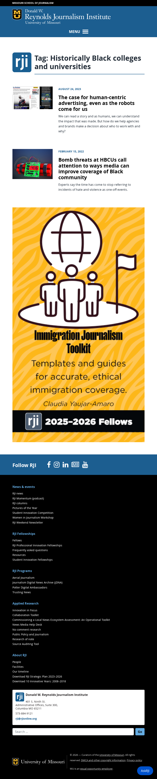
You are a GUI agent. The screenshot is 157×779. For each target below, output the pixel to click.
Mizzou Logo (17, 14)
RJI (68, 15)
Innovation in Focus (24, 610)
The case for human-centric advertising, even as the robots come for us (96, 103)
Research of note (23, 639)
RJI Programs (22, 571)
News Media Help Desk (27, 624)
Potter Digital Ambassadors (29, 587)
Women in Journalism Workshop (33, 517)
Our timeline (20, 671)
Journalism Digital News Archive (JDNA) (37, 582)
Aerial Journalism (23, 577)
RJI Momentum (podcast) (28, 498)
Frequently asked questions (30, 550)
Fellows (17, 540)
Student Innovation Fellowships (32, 559)
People (16, 662)
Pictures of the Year (24, 508)
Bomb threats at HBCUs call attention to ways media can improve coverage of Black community (93, 168)
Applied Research (25, 603)
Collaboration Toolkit (25, 615)
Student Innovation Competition (32, 513)
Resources (19, 555)
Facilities (18, 667)
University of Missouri (42, 23)
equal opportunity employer (96, 768)
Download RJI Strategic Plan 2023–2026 (37, 676)
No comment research (26, 629)
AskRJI (145, 771)
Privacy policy (134, 760)
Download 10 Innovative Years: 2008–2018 (39, 681)
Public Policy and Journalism (30, 634)
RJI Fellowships (23, 534)
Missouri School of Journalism (32, 3)
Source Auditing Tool (25, 644)
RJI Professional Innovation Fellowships (37, 545)
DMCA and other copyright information (103, 760)
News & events (23, 487)
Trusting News (21, 592)
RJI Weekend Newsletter (27, 522)
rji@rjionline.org (26, 718)
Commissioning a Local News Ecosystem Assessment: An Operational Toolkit (61, 620)
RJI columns (19, 503)
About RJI (19, 655)
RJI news (17, 493)
